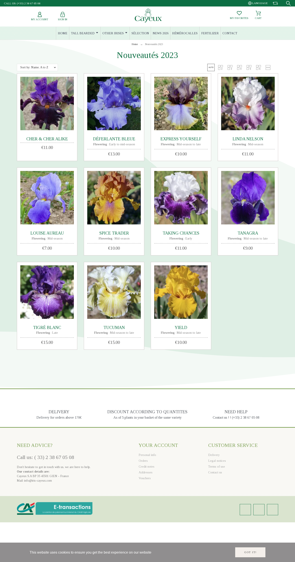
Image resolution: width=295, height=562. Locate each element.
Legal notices (217, 460)
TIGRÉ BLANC (47, 327)
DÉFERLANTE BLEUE (114, 138)
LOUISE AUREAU (47, 233)
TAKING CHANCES (181, 233)
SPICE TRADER (114, 233)
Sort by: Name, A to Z (34, 67)
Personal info (147, 455)
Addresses (145, 472)
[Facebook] (259, 509)
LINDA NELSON (248, 138)
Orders (143, 460)
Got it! (250, 552)
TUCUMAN (114, 327)
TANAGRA (248, 233)
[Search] (288, 3)
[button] (211, 67)
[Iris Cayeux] (148, 16)
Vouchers (145, 478)
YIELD (181, 327)
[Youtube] (272, 509)
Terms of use (216, 466)
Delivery (214, 455)
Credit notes (146, 466)
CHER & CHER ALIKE (47, 138)
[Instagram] (245, 509)
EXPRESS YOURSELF (180, 138)
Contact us (215, 472)
